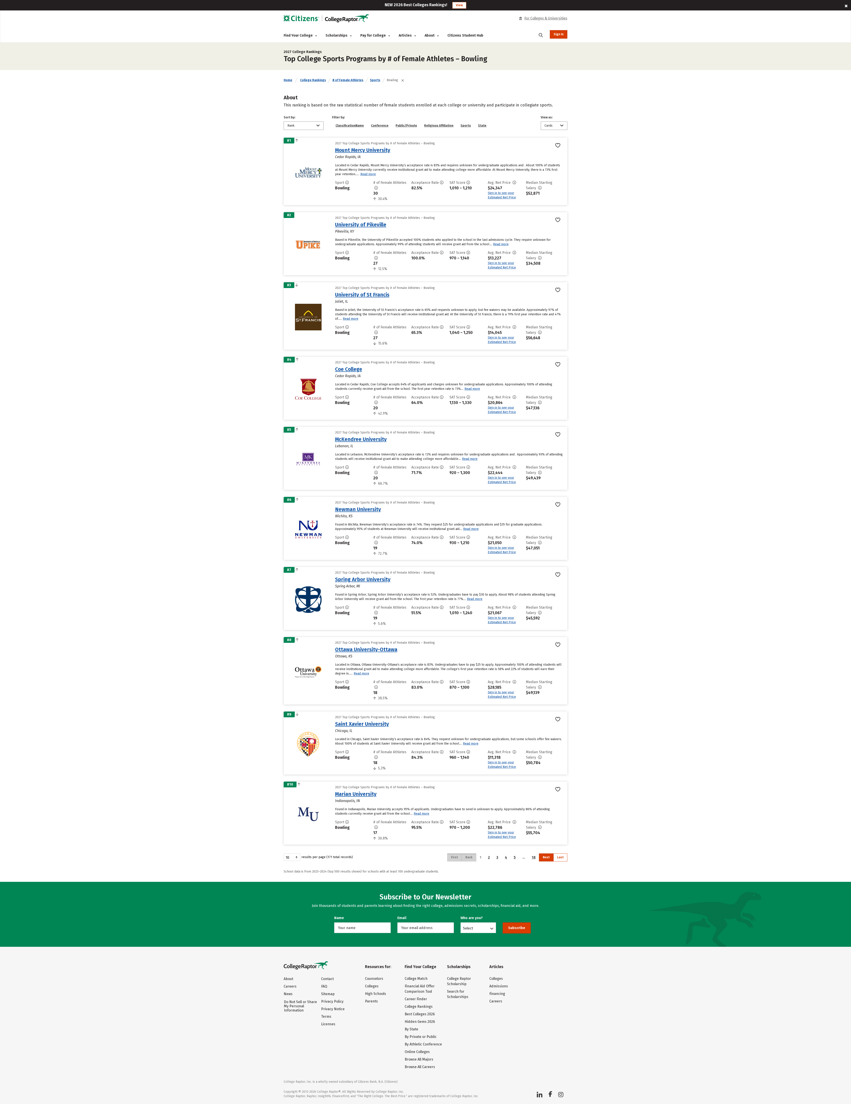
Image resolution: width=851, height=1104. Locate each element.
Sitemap (328, 994)
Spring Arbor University (362, 579)
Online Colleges (417, 1052)
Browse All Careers (420, 1067)
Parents (371, 1001)
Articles (406, 35)
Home (288, 80)
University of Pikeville (360, 225)
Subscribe (516, 928)
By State (411, 1029)
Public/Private (406, 125)
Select (468, 928)
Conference (379, 125)
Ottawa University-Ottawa (366, 649)
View (459, 5)
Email (401, 918)
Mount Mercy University (362, 150)
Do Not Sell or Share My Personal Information (300, 1006)
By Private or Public (421, 1037)
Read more (368, 174)
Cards (548, 125)
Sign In (559, 34)
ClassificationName (350, 125)
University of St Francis (362, 295)
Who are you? (472, 918)
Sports (375, 80)
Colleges (372, 986)
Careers (290, 986)
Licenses (328, 1024)
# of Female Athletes (347, 80)
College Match (416, 979)
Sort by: (289, 117)
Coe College (348, 369)
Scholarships (337, 35)
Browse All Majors (419, 1059)
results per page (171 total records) (327, 857)
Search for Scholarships (457, 994)
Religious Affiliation (438, 125)
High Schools (375, 994)
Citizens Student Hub (465, 35)
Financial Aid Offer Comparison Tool (420, 989)
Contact (327, 979)
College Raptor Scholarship (459, 981)
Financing (497, 994)
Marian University (356, 794)
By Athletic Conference (423, 1044)
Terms (326, 1016)
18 (534, 857)
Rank (291, 125)
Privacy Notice (333, 1009)
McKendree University (361, 439)
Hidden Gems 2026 (420, 1022)
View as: (547, 117)
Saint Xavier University (362, 724)
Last (560, 857)
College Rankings (313, 80)
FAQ (324, 986)
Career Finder (416, 999)
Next (546, 857)
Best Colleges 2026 (420, 1014)
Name (339, 918)
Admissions (498, 986)
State (482, 125)
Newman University (358, 509)
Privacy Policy (332, 1001)
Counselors (374, 979)
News (288, 994)
